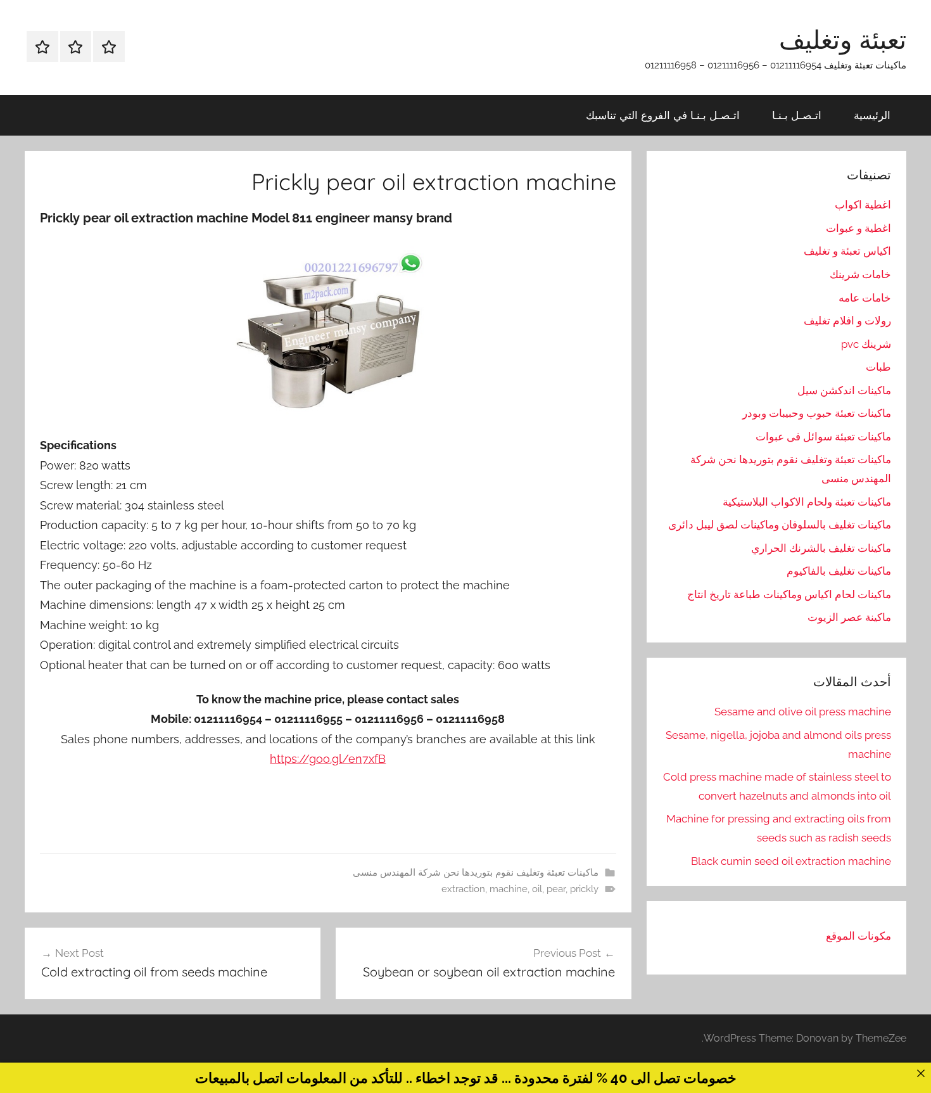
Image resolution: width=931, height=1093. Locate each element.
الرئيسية (872, 115)
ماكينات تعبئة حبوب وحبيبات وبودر (816, 413)
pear (556, 889)
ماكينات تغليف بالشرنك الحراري (821, 548)
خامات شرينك (860, 274)
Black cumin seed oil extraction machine (791, 861)
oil (537, 889)
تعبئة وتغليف (842, 39)
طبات (878, 367)
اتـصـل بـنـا (796, 115)
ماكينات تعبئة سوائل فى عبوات (823, 436)
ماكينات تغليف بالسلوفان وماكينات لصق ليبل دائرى (779, 524)
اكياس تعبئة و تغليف (847, 251)
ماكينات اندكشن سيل (844, 390)
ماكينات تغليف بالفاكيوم (839, 571)
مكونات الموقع (858, 936)
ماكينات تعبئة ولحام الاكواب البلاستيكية (807, 501)
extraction (463, 889)
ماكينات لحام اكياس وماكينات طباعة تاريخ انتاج (789, 594)
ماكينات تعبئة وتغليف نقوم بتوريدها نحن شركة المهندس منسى (475, 872)
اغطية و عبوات (858, 228)
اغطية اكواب (863, 204)
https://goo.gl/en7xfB (328, 758)
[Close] (920, 1073)
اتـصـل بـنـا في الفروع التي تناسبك (663, 115)
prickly (584, 889)
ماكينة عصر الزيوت (849, 617)
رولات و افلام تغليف (847, 320)
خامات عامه (865, 297)
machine (509, 889)
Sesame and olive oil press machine (802, 711)
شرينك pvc (866, 344)
